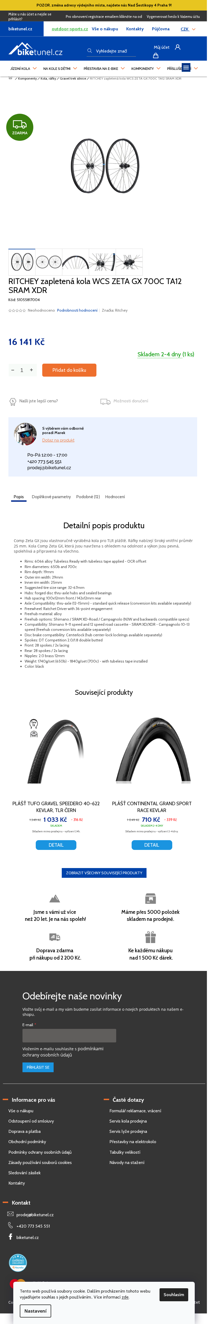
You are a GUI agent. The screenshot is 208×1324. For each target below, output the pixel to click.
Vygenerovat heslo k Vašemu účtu (173, 16)
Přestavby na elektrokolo (132, 1141)
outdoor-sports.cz (70, 28)
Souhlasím (174, 1294)
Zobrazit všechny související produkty (104, 872)
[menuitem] (23, 67)
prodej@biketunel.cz (49, 467)
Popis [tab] (19, 496)
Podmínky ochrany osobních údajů (40, 1152)
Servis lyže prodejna (128, 1131)
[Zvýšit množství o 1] (31, 370)
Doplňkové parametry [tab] (51, 496)
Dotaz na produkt (58, 440)
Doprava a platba (24, 1131)
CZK (185, 29)
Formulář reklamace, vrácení (135, 1110)
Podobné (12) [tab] (88, 496)
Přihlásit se (38, 1067)
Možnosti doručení (130, 400)
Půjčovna (161, 28)
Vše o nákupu (105, 28)
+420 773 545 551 (44, 461)
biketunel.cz (28, 1237)
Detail (56, 845)
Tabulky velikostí (124, 1152)
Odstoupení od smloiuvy (31, 1121)
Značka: (115, 310)
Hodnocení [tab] (115, 496)
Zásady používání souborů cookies (40, 1162)
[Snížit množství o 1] (12, 370)
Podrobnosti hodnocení (77, 310)
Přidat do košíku (69, 370)
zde (125, 1297)
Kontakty (135, 28)
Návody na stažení (126, 1162)
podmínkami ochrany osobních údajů (62, 1052)
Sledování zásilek (24, 1172)
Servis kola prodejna (128, 1121)
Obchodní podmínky (27, 1141)
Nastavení (35, 1311)
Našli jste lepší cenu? (38, 400)
